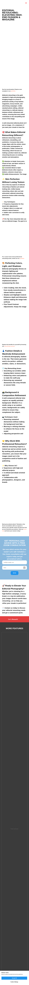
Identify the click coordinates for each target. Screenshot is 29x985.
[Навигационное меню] (26, 3)
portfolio (13, 91)
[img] (3, 3)
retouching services (9, 346)
